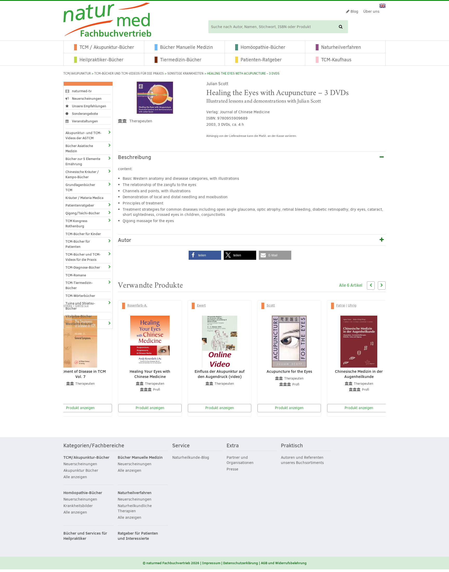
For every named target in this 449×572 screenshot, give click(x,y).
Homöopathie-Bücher (263, 47)
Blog (353, 11)
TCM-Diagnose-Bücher (82, 267)
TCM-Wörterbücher (80, 295)
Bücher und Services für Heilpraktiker (85, 536)
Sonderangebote (84, 113)
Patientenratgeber (79, 205)
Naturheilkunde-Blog (190, 457)
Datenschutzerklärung (240, 563)
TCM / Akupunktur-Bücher (107, 47)
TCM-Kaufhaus (336, 60)
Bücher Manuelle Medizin (186, 47)
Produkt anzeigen (80, 407)
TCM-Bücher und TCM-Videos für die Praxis (129, 73)
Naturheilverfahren (341, 47)
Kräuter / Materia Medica (84, 197)
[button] (205, 255)
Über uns (371, 11)
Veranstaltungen (84, 121)
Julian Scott (217, 84)
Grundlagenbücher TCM (80, 187)
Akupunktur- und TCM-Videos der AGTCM (83, 135)
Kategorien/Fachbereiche (93, 445)
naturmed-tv (81, 91)
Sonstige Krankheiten (185, 73)
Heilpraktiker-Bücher (101, 60)
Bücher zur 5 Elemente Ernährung (82, 161)
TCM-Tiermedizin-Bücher (79, 285)
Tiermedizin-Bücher (180, 60)
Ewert (201, 305)
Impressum (211, 563)
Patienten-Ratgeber (261, 60)
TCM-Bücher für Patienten (77, 244)
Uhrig (352, 305)
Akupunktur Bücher (80, 470)
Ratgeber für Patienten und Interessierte (138, 536)
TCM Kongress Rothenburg (76, 223)
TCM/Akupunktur (77, 73)
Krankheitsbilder (78, 505)
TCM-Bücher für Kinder (83, 233)
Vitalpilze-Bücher (78, 316)
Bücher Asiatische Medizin (79, 148)
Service (181, 445)
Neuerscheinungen (86, 98)
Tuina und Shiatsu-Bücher (80, 306)
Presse (232, 469)
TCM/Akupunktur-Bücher (86, 457)
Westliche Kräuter (79, 323)
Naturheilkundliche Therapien (135, 508)
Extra (233, 445)
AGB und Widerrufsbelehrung (284, 563)
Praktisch (292, 445)
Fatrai (340, 305)
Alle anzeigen (75, 477)
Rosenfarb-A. (137, 305)
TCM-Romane (75, 275)
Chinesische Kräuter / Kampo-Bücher (82, 174)
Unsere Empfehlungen (88, 106)
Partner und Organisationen (240, 460)
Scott (271, 305)
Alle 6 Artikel (350, 285)
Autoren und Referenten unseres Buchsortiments (302, 460)
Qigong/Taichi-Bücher (82, 213)
